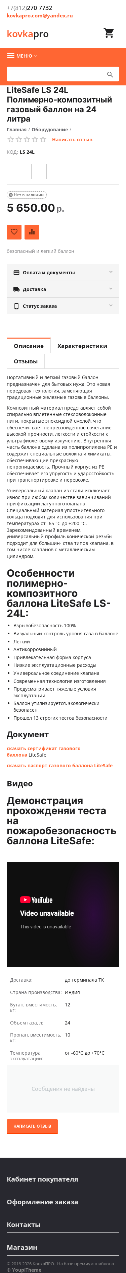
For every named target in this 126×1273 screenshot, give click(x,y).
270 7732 (29, 7)
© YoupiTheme (24, 1270)
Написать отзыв (72, 139)
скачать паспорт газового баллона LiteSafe (60, 765)
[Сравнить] (32, 232)
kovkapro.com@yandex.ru (40, 15)
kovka (28, 33)
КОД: (12, 152)
